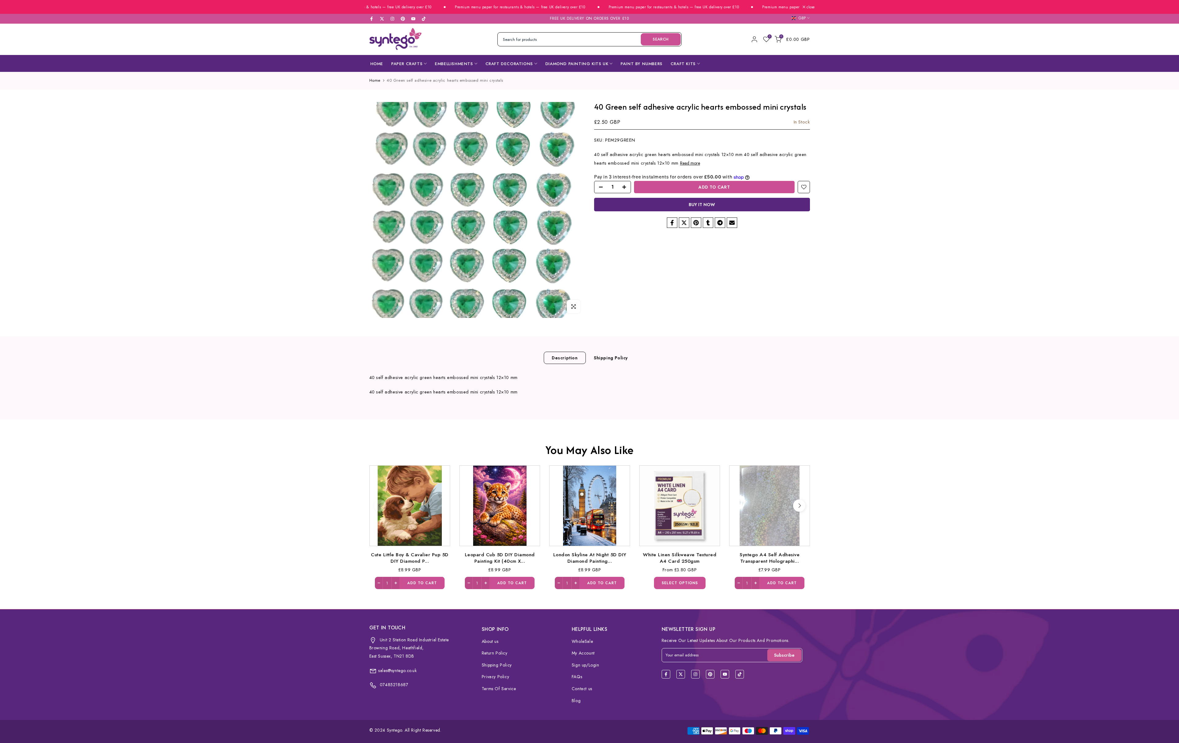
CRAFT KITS (683, 64)
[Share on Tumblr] (708, 222)
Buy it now (702, 204)
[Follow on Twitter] (382, 18)
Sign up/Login (585, 665)
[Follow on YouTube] (413, 18)
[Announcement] (492, 7)
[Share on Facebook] (672, 222)
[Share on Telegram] (720, 222)
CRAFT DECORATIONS (509, 64)
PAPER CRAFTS (406, 64)
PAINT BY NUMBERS (642, 64)
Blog (576, 701)
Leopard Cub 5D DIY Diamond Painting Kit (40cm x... (500, 557)
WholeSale (582, 641)
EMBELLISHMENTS (454, 64)
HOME (376, 64)
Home (374, 80)
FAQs (577, 677)
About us (490, 641)
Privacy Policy (495, 677)
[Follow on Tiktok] (424, 18)
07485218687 (393, 685)
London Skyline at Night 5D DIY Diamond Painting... (589, 557)
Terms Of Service (499, 689)
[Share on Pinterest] (696, 222)
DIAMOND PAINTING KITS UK (576, 64)
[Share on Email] (732, 222)
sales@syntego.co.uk (397, 670)
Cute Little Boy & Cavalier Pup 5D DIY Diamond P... (410, 557)
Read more (690, 163)
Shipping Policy (611, 357)
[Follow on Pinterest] (403, 18)
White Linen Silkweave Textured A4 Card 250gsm (679, 557)
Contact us (582, 689)
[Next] (799, 505)
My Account (583, 653)
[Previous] (380, 505)
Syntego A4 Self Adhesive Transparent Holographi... (770, 557)
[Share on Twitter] (684, 222)
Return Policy (495, 653)
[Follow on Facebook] (371, 18)
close (810, 7)
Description (565, 357)
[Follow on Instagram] (392, 18)
